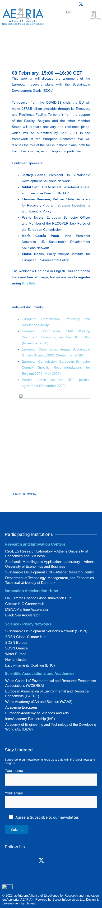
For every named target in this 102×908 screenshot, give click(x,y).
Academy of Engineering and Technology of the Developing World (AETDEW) (50, 726)
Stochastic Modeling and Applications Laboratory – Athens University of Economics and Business (50, 564)
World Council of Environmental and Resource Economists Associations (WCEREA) (50, 683)
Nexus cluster (16, 660)
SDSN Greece (16, 648)
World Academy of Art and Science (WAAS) (39, 702)
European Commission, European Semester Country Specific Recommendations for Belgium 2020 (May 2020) (56, 367)
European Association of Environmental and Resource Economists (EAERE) (47, 693)
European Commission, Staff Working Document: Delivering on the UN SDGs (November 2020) (56, 337)
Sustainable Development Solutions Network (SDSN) (46, 631)
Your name (14, 770)
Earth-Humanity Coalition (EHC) (30, 665)
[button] (84, 19)
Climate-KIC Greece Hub (24, 604)
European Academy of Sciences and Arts (37, 713)
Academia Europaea (21, 707)
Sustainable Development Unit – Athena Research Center (49, 572)
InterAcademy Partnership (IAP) (30, 719)
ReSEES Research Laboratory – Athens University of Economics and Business (46, 553)
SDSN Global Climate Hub (25, 637)
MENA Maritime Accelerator (26, 609)
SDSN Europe (16, 642)
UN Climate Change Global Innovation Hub (38, 598)
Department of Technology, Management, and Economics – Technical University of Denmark (51, 580)
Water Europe (15, 654)
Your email (14, 793)
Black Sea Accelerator (22, 615)
